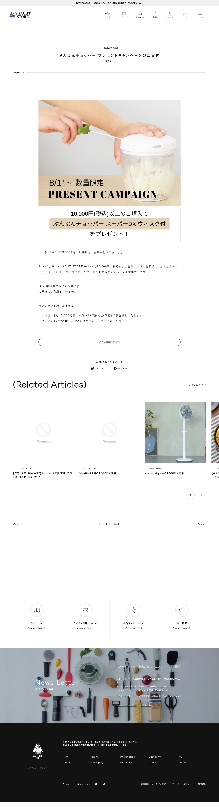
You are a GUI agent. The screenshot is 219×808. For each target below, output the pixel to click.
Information (127, 757)
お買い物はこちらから (109, 342)
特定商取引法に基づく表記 (153, 784)
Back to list (109, 524)
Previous (190, 495)
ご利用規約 (201, 784)
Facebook (124, 368)
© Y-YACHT (37, 768)
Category (97, 763)
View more (196, 385)
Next (202, 495)
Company (155, 757)
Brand (95, 757)
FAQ (179, 757)
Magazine (126, 763)
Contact (182, 763)
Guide (152, 763)
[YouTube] (96, 784)
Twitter (100, 368)
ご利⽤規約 (146, 705)
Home (66, 757)
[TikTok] (104, 784)
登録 (177, 666)
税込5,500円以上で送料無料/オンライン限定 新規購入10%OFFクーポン (109, 3)
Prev (17, 524)
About (66, 763)
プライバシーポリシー (126, 705)
